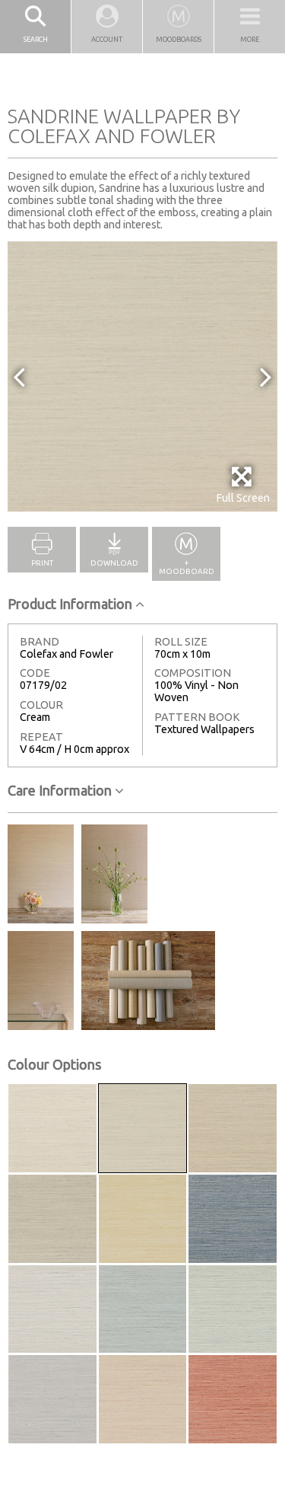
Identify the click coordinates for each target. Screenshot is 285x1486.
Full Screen (243, 498)
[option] (142, 376)
